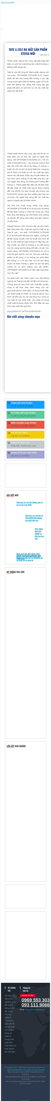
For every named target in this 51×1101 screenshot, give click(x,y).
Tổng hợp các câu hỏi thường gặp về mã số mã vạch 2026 (29, 503)
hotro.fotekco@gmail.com (35, 1009)
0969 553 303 (36, 1000)
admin (10, 311)
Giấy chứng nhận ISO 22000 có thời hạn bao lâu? (39, 534)
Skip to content (7, 2)
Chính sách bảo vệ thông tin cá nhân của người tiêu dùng (26, 1070)
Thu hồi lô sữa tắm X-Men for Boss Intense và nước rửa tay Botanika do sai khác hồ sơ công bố (29, 557)
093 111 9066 (36, 1005)
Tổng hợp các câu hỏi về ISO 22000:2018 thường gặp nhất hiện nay (34, 518)
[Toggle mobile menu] (1, 28)
